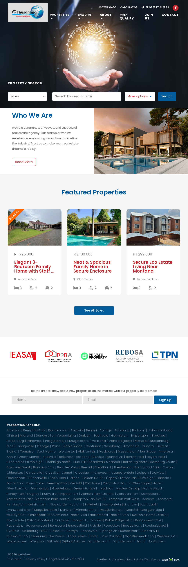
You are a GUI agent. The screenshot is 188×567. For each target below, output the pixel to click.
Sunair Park (129, 531)
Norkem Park (58, 515)
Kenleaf (148, 499)
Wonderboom (99, 541)
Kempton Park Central (53, 499)
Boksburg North (135, 462)
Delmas (163, 446)
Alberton (13, 430)
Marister (66, 510)
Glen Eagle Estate (147, 483)
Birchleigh (35, 462)
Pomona (95, 520)
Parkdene (61, 520)
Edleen (74, 478)
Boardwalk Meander (104, 462)
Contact (170, 14)
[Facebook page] (175, 7)
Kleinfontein (37, 504)
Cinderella (34, 473)
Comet (67, 473)
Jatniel (108, 494)
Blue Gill (79, 462)
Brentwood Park (147, 467)
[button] (140, 96)
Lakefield (92, 504)
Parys (56, 446)
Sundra (148, 446)
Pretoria (77, 430)
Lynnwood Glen (19, 510)
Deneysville (45, 435)
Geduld (76, 483)
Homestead (152, 488)
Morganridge (152, 510)
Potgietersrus (55, 441)
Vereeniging (66, 435)
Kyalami (76, 504)
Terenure (38, 536)
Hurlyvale (49, 494)
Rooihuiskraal (155, 525)
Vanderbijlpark (120, 441)
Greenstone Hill (86, 488)
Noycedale (15, 520)
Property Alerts (156, 7)
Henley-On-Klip (128, 488)
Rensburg (57, 525)
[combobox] (27, 96)
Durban (85, 435)
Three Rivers (77, 536)
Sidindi (12, 451)
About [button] (106, 14)
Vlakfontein (87, 451)
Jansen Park (90, 494)
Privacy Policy (35, 559)
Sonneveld (89, 531)
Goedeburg (61, 488)
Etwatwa (158, 435)
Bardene (83, 457)
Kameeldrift (150, 494)
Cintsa (12, 435)
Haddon (107, 488)
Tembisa (27, 451)
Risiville (95, 525)
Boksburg (122, 430)
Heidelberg (15, 441)
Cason (167, 467)
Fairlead (163, 478)
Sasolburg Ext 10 (35, 531)
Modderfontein (112, 510)
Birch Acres (15, 462)
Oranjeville (25, 446)
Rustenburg (159, 441)
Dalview (158, 473)
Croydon (102, 473)
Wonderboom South (129, 541)
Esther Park (129, 478)
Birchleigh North (58, 462)
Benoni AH (115, 457)
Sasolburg (112, 446)
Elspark (111, 478)
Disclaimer (15, 559)
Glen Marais (39, 488)
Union (94, 536)
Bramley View (67, 467)
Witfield (53, 541)
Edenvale (101, 435)
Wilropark (37, 541)
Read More (24, 162)
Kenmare (165, 499)
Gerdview (92, 483)
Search (167, 96)
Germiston (119, 435)
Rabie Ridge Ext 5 (118, 520)
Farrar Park (15, 483)
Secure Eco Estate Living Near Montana (152, 266)
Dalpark (143, 473)
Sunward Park (17, 536)
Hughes (33, 494)
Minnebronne (86, 510)
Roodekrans (132, 525)
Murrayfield (16, 515)
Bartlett (98, 457)
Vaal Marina (46, 451)
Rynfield (13, 531)
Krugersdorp (79, 441)
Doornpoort (16, 478)
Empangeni (140, 435)
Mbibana (99, 441)
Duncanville (37, 478)
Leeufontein (111, 504)
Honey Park (15, 494)
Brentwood (123, 467)
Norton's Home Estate (149, 515)
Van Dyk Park (112, 536)
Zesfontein (157, 541)
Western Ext (166, 536)
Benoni (91, 430)
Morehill (132, 510)
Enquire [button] (84, 14)
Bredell (86, 467)
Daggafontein (122, 473)
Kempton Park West (124, 499)
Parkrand (79, 520)
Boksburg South (162, 462)
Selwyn (72, 531)
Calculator (129, 7)
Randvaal (34, 441)
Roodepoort (58, 430)
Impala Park (69, 494)
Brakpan (138, 430)
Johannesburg (160, 430)
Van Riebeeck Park (139, 536)
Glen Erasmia (17, 488)
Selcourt (57, 531)
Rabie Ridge (73, 446)
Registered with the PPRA (66, 559)
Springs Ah (109, 531)
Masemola (126, 451)
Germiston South (116, 483)
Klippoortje (58, 504)
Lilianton (130, 504)
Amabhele (131, 446)
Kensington (16, 504)
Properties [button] (60, 14)
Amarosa (166, 451)
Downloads (108, 7)
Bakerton (66, 457)
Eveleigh (147, 478)
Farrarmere (35, 483)
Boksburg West (18, 467)
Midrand (26, 435)
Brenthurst (103, 467)
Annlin (11, 457)
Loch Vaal (148, 504)
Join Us (149, 16)
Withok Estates (74, 541)
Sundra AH (149, 531)
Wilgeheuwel (17, 541)
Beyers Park (156, 457)
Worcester (67, 451)
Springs (106, 430)
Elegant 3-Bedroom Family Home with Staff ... (34, 266)
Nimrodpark (37, 515)
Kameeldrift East (20, 499)
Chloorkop (15, 473)
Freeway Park (57, 483)
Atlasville (49, 457)
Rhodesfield (77, 525)
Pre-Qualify (127, 16)
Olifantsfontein (39, 520)
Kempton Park (34, 430)
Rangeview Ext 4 (148, 520)
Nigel (11, 446)
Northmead (99, 515)
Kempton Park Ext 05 (89, 499)
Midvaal (141, 441)
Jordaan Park (127, 494)
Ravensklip (15, 525)
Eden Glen (58, 478)
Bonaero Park (43, 467)
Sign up (165, 400)
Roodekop (112, 525)
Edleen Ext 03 (93, 478)
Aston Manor (29, 457)
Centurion (93, 446)
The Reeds (56, 536)
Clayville (52, 473)
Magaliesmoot (45, 510)
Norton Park (120, 515)
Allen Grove (147, 451)
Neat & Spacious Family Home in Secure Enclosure (92, 266)
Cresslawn (83, 473)
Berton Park (135, 457)
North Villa (79, 515)
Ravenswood (36, 525)
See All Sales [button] (94, 310)
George (43, 446)
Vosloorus (107, 451)
